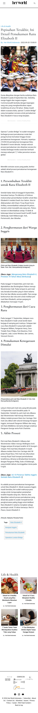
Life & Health (6, 26)
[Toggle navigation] (4, 3)
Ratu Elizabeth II (16, 522)
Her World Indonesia (10, 606)
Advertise (19, 700)
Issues (26, 700)
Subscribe (26, 698)
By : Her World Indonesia (10, 42)
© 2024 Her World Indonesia (12, 698)
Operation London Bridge (14, 537)
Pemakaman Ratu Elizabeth (14, 532)
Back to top (19, 705)
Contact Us (10, 700)
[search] (34, 3)
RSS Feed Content (24, 703)
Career (14, 703)
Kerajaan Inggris (11, 527)
